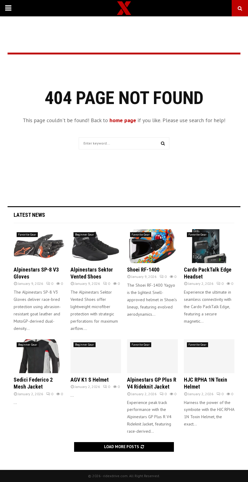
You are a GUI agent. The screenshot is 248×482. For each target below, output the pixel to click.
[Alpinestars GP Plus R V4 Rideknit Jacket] (152, 356)
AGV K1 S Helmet (89, 379)
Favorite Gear (27, 234)
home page (122, 120)
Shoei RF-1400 (143, 269)
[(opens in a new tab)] (39, 246)
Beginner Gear (84, 234)
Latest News (29, 215)
